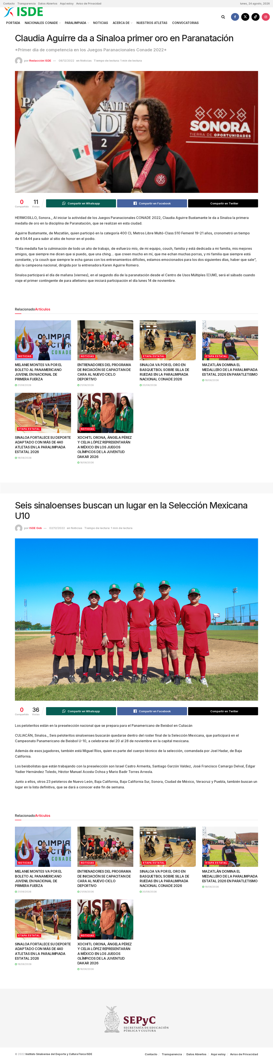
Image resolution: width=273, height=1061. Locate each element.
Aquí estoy (67, 3)
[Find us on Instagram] (266, 17)
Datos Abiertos (47, 3)
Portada (13, 23)
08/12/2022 (66, 60)
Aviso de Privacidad (88, 3)
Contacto (9, 3)
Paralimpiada (75, 23)
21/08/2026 (24, 385)
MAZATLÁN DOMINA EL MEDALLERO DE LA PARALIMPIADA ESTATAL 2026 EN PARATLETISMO (230, 370)
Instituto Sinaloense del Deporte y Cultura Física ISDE (58, 1054)
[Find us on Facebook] (235, 17)
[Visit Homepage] (27, 12)
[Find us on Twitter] (245, 17)
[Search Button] (223, 17)
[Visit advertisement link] (136, 296)
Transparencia (26, 3)
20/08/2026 (149, 385)
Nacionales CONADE (41, 23)
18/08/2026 (86, 462)
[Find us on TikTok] (255, 17)
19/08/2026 (211, 380)
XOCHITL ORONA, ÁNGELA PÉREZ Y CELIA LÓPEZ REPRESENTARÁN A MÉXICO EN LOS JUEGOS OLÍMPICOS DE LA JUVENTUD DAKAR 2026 (104, 447)
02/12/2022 (57, 528)
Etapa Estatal (154, 356)
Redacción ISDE (40, 60)
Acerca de (121, 23)
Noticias (100, 23)
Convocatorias (185, 23)
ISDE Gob (35, 528)
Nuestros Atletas (151, 23)
